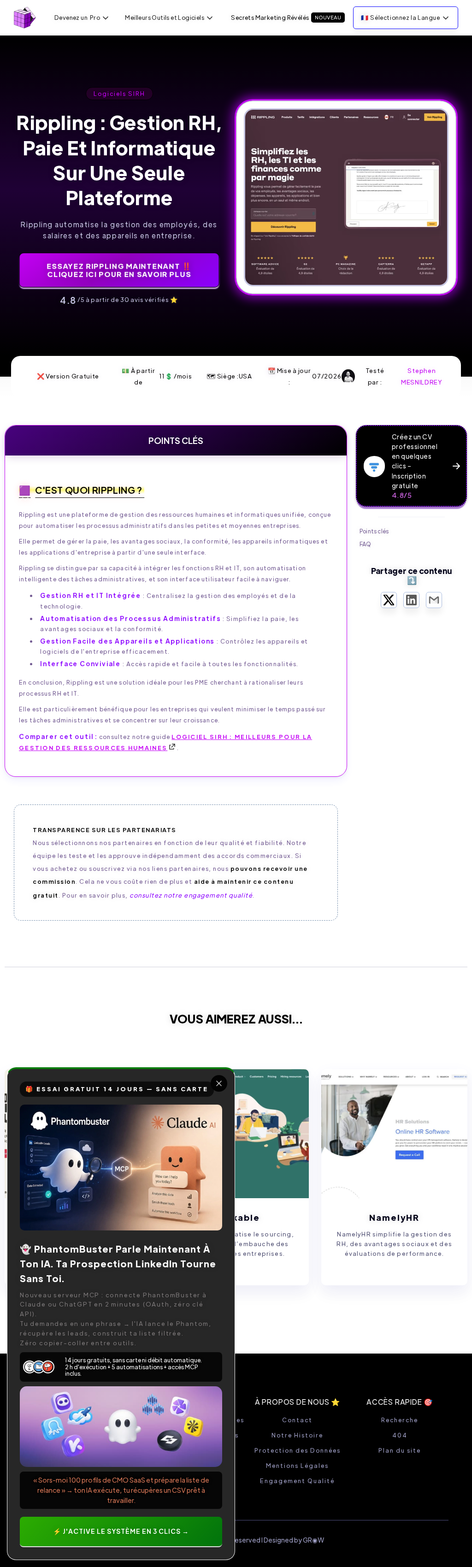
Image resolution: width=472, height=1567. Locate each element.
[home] (25, 18)
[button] (82, 17)
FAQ (366, 544)
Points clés (374, 531)
